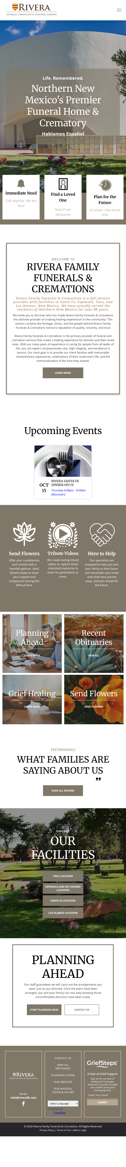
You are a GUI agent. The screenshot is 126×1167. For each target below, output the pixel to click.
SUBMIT (102, 1102)
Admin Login (80, 1130)
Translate (59, 1112)
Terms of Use (64, 1130)
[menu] (119, 10)
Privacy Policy (47, 1130)
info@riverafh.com (23, 1097)
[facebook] (23, 1104)
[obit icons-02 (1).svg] (63, 190)
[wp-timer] (105, 192)
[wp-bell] (21, 188)
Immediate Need (21, 193)
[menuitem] (63, 1058)
